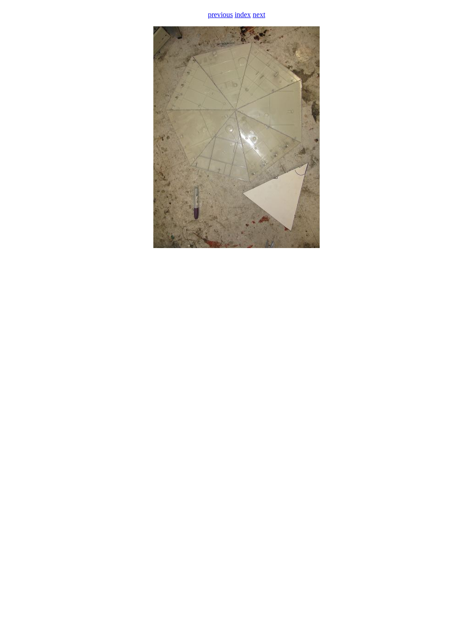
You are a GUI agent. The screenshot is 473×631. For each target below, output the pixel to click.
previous (220, 14)
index (243, 14)
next (259, 14)
